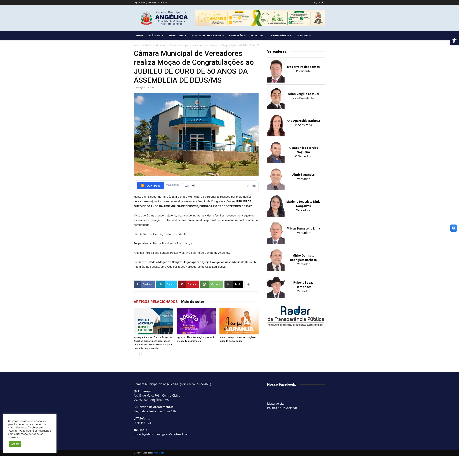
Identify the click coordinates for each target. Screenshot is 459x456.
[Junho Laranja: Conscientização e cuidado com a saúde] (239, 321)
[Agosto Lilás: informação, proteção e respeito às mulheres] (196, 321)
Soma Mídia (158, 452)
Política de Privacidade (282, 408)
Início (136, 45)
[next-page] (141, 354)
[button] (454, 40)
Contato (302, 35)
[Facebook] (322, 2)
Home (139, 35)
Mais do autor (192, 302)
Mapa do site (276, 404)
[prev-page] (136, 354)
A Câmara (154, 35)
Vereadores (176, 35)
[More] (248, 284)
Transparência (279, 35)
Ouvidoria (257, 35)
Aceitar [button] (15, 443)
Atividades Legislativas (206, 35)
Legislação (236, 35)
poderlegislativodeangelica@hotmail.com (162, 434)
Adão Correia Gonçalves (154, 45)
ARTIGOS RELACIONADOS (156, 302)
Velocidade (172, 185)
